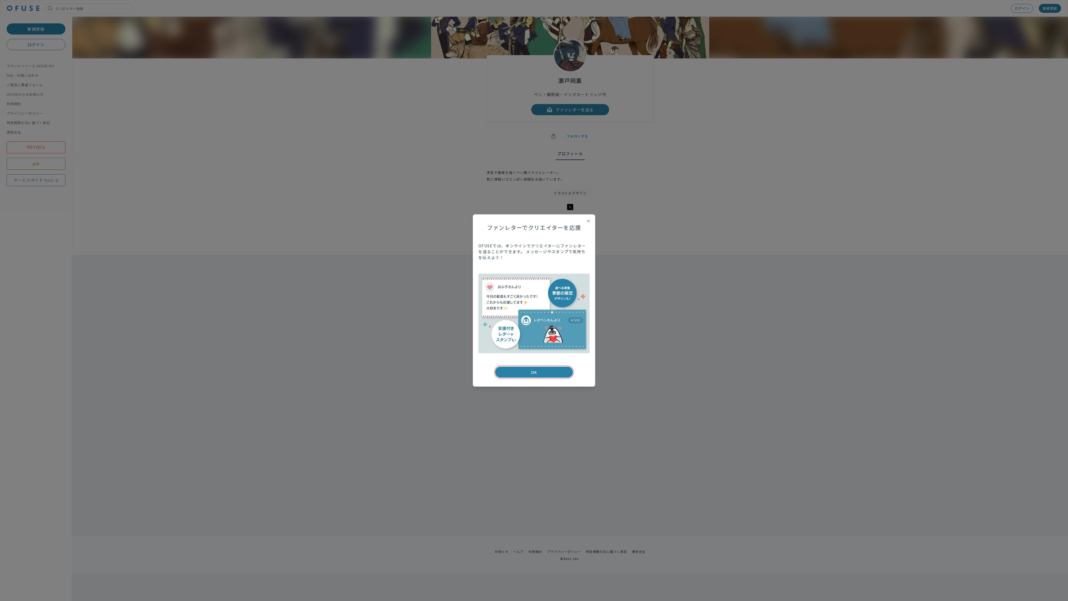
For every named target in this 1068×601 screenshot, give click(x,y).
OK (534, 372)
